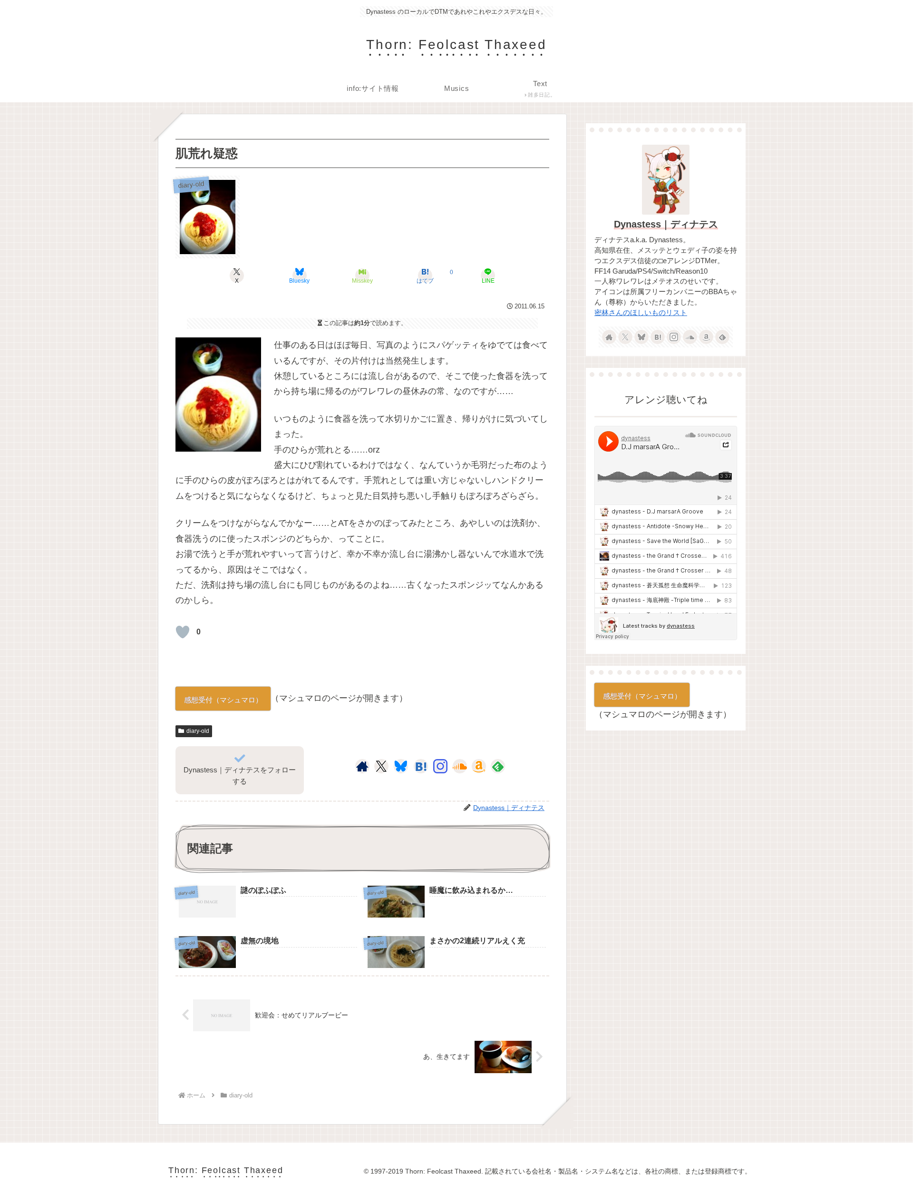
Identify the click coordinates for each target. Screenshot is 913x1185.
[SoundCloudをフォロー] (459, 766)
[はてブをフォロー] (420, 766)
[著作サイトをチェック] (362, 766)
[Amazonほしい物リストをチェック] (478, 766)
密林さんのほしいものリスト (640, 312)
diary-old (197, 731)
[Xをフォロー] (381, 766)
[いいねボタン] (182, 632)
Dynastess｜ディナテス (666, 224)
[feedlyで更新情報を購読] (497, 766)
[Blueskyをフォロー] (400, 766)
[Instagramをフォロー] (440, 766)
